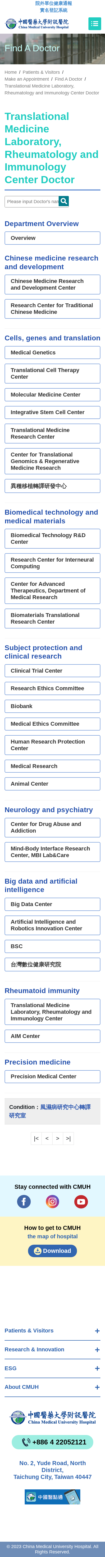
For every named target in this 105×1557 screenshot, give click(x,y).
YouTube (81, 1201)
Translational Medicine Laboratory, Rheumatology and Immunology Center (51, 1012)
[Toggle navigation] (94, 23)
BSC (17, 946)
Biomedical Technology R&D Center (48, 538)
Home (11, 72)
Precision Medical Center (43, 1076)
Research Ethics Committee (47, 688)
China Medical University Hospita (52, 1418)
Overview (23, 238)
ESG (11, 1368)
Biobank (21, 706)
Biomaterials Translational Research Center (45, 618)
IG (52, 1201)
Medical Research (34, 766)
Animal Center (29, 784)
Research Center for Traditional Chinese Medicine (52, 308)
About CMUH (22, 1387)
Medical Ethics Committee (45, 724)
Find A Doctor (68, 79)
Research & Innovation (34, 1349)
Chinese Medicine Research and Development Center (47, 284)
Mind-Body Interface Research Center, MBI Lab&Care (50, 851)
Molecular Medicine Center (46, 394)
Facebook (24, 1201)
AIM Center (25, 1036)
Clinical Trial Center (36, 671)
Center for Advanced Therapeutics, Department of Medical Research (48, 590)
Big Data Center (31, 904)
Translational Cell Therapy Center (45, 373)
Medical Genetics (33, 352)
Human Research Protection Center (48, 744)
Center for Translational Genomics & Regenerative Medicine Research (45, 461)
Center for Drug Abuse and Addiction (46, 827)
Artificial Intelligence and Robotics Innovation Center (46, 925)
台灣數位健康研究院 (36, 964)
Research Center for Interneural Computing (52, 563)
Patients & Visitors (29, 1330)
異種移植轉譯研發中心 (39, 486)
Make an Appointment (27, 79)
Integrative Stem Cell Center (48, 412)
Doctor (64, 201)
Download (57, 1250)
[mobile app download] (52, 1496)
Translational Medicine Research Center (40, 433)
